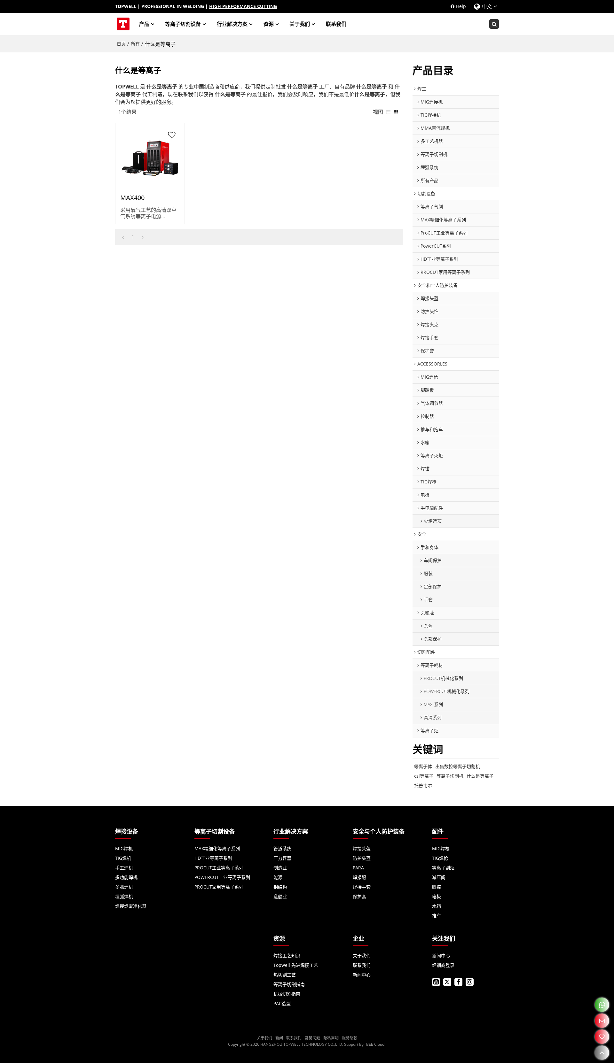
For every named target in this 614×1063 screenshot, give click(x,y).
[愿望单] (602, 1036)
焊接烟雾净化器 (130, 906)
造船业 (280, 896)
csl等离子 (423, 776)
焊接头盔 (362, 848)
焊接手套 (362, 887)
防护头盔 (362, 858)
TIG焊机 (123, 858)
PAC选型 (282, 1003)
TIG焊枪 (440, 858)
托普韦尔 (423, 785)
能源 (277, 877)
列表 (388, 112)
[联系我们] (602, 1020)
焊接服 (359, 877)
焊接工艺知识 (286, 955)
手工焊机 (124, 868)
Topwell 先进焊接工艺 (295, 965)
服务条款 (349, 1038)
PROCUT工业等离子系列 (218, 868)
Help (461, 6)
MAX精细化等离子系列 (217, 848)
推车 (436, 916)
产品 (144, 23)
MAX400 (132, 198)
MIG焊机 (124, 848)
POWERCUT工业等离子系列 (222, 877)
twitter (447, 982)
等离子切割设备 (183, 23)
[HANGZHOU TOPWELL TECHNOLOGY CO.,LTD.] (123, 24)
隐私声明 (331, 1038)
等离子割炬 (443, 868)
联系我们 (336, 23)
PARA (358, 868)
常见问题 (312, 1038)
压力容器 (282, 858)
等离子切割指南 (289, 984)
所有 (135, 44)
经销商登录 (443, 965)
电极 (436, 896)
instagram (470, 982)
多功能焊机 (126, 877)
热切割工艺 (284, 975)
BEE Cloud (375, 1044)
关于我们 (299, 23)
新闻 (279, 1038)
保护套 (359, 896)
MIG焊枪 (441, 848)
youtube (436, 982)
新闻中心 (362, 975)
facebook (458, 982)
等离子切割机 (450, 776)
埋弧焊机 (124, 896)
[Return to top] (602, 1052)
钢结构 (280, 887)
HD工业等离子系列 (213, 858)
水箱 (436, 906)
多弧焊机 (124, 887)
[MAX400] (150, 158)
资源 (269, 23)
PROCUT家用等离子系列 (218, 887)
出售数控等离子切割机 (457, 766)
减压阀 (438, 877)
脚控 (436, 887)
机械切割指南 (286, 994)
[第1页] (123, 237)
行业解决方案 (232, 23)
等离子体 (423, 766)
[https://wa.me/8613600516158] (602, 1005)
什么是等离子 (480, 776)
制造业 (280, 868)
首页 (121, 44)
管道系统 (282, 848)
